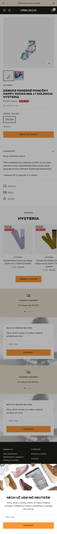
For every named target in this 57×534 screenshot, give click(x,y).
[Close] (53, 468)
